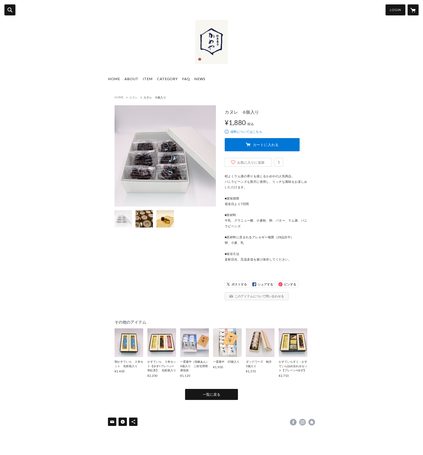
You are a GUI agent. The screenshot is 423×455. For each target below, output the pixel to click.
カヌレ (133, 97)
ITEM (148, 79)
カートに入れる (266, 144)
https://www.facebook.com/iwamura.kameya (293, 422)
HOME (114, 79)
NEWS (199, 79)
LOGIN (395, 10)
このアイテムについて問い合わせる (259, 296)
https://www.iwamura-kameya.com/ (311, 422)
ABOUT (131, 79)
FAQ (186, 79)
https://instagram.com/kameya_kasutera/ (302, 422)
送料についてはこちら (246, 131)
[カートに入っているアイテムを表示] (413, 9)
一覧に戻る (211, 394)
